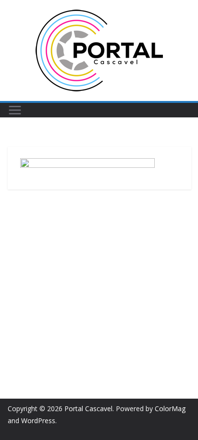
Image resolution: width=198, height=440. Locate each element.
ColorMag (170, 408)
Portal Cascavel (88, 408)
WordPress (38, 420)
